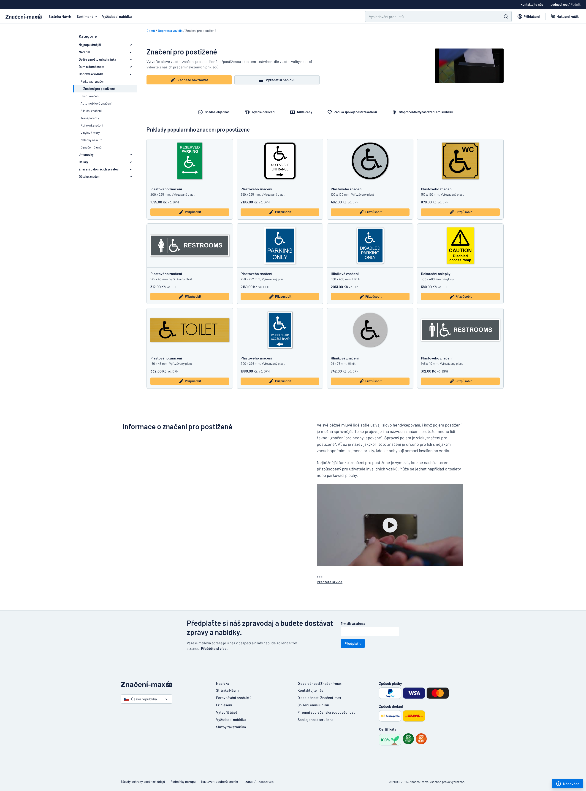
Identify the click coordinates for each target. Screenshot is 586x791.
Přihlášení (224, 705)
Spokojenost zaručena (315, 719)
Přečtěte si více (329, 582)
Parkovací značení (93, 81)
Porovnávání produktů (234, 697)
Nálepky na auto (92, 140)
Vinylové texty (90, 133)
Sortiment (85, 16)
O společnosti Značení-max (319, 697)
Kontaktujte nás (310, 690)
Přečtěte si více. (214, 648)
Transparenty (90, 118)
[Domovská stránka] (164, 684)
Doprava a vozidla (170, 30)
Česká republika (144, 699)
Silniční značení (91, 111)
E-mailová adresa (353, 624)
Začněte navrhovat (193, 80)
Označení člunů (91, 147)
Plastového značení (166, 189)
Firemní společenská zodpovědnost (326, 712)
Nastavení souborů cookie (219, 781)
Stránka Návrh (60, 16)
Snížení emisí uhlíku (313, 705)
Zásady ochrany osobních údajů (143, 781)
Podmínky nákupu (183, 781)
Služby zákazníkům (231, 727)
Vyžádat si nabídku (117, 16)
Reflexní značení (92, 125)
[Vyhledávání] (505, 16)
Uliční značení (90, 96)
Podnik (576, 4)
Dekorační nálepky (435, 273)
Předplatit (353, 643)
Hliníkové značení (345, 273)
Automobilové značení (96, 103)
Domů (150, 30)
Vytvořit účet (226, 712)
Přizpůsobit (193, 212)
